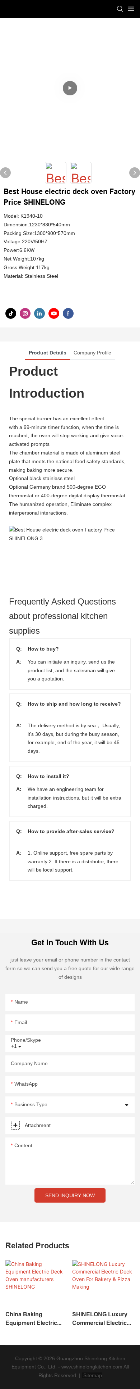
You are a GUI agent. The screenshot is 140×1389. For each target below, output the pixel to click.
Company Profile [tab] (92, 353)
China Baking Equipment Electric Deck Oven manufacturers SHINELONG (31, 1319)
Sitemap (92, 1375)
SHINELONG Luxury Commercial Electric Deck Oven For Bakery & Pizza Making (103, 1319)
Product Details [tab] (47, 353)
